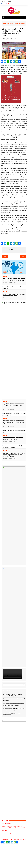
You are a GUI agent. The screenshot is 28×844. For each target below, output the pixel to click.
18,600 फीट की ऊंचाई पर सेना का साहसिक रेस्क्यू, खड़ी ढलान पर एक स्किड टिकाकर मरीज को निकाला (13, 405)
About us (3, 1)
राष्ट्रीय (14, 40)
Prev (5, 256)
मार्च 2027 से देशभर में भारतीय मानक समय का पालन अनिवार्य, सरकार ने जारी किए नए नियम (12, 695)
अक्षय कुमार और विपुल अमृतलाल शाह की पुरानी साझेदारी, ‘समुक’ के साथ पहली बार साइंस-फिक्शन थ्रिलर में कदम (14, 455)
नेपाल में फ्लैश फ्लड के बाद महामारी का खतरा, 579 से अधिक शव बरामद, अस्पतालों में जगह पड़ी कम (13, 422)
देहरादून (7, 40)
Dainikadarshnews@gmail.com (9, 833)
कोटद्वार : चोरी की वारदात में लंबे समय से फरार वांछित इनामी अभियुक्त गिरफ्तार (14, 699)
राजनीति (10, 40)
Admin (4, 38)
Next (23, 256)
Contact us (8, 1)
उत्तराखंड (4, 40)
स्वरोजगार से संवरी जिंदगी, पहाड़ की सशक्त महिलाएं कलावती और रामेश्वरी (12, 714)
